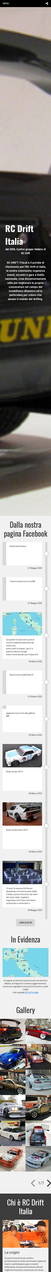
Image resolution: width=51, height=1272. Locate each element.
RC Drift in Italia (31, 992)
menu (6, 3)
